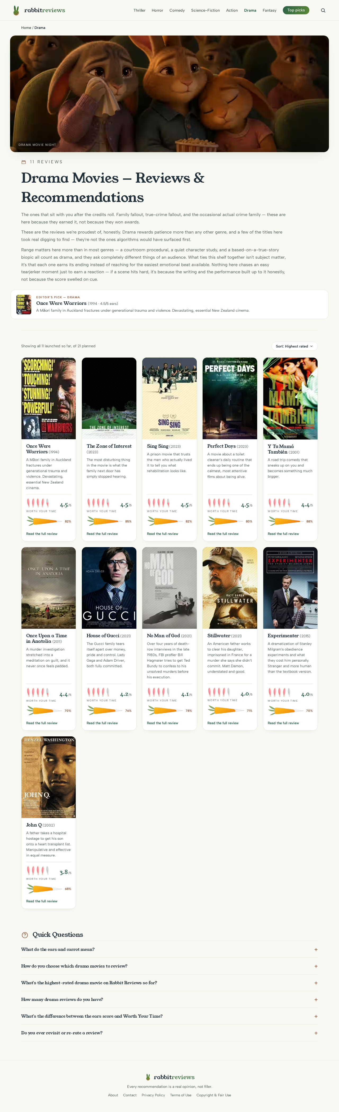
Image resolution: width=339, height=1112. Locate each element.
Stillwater (218, 635)
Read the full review (41, 534)
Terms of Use (180, 1095)
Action (232, 10)
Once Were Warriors (38, 449)
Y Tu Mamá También (281, 449)
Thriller (139, 10)
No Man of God (163, 635)
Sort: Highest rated (292, 346)
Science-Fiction (205, 10)
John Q (34, 825)
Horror (157, 10)
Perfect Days (221, 446)
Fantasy (269, 10)
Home (26, 27)
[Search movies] (323, 10)
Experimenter (283, 635)
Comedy (177, 10)
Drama (250, 10)
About (113, 1095)
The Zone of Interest (109, 446)
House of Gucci (103, 635)
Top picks (296, 10)
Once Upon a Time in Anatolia (46, 638)
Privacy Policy (153, 1095)
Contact (130, 1095)
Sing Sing (157, 446)
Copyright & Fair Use (214, 1095)
